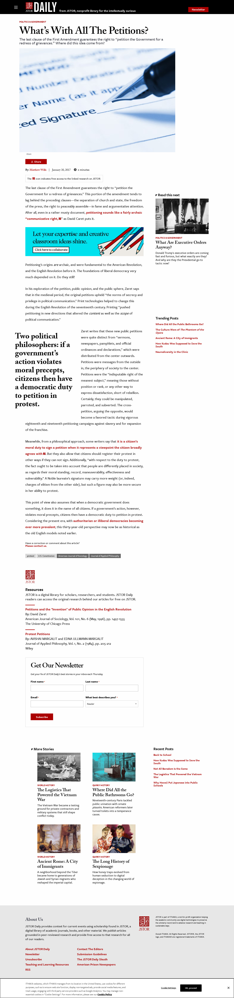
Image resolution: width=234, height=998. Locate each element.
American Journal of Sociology (72, 556)
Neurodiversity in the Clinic (172, 352)
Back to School (162, 755)
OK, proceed (191, 987)
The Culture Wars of (180, 331)
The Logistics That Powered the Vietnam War (57, 795)
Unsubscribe (33, 959)
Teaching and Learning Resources (47, 964)
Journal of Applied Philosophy (105, 556)
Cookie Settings (168, 987)
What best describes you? (101, 697)
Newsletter (198, 9)
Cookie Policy (104, 994)
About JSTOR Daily (37, 949)
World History (46, 785)
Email (35, 697)
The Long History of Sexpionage (111, 864)
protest (30, 556)
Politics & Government (32, 21)
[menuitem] (198, 9)
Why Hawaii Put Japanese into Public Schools (175, 784)
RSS (27, 969)
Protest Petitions (37, 633)
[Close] (228, 988)
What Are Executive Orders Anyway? (181, 245)
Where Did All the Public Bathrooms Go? (180, 324)
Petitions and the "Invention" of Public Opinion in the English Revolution (78, 609)
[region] (117, 988)
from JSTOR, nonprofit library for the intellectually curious (97, 11)
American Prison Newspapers (96, 964)
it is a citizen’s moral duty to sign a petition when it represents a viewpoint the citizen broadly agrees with (83, 447)
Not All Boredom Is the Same (170, 768)
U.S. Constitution (46, 556)
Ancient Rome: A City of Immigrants (177, 338)
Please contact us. (36, 546)
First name (38, 681)
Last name (92, 681)
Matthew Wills (38, 170)
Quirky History (101, 785)
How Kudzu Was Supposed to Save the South (179, 345)
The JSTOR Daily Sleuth (92, 959)
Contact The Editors (90, 949)
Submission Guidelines (92, 954)
